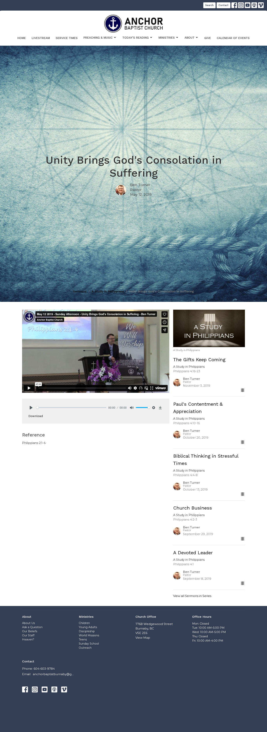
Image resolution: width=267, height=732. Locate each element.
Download (35, 416)
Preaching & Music (98, 37)
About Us (28, 623)
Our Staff (28, 635)
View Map (142, 637)
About (189, 37)
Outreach (85, 647)
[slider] (71, 407)
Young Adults (88, 627)
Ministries (167, 37)
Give (207, 38)
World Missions (89, 635)
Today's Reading (135, 37)
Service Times (67, 38)
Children (84, 623)
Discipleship (87, 631)
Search (209, 5)
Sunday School (89, 643)
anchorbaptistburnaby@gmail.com (54, 674)
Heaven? (28, 639)
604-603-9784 (44, 668)
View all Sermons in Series (192, 596)
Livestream (41, 38)
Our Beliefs (29, 631)
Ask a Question (32, 627)
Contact (223, 5)
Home (21, 38)
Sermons (79, 291)
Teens (83, 639)
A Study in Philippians (108, 291)
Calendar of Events (233, 38)
